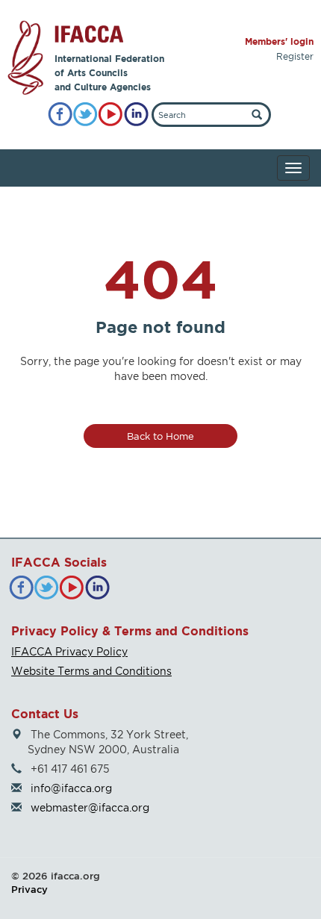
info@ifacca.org (71, 788)
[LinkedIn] (136, 114)
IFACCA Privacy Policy (69, 651)
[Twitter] (85, 114)
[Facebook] (60, 114)
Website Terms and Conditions (91, 670)
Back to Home (160, 436)
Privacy (29, 889)
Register (295, 56)
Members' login (279, 41)
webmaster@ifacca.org (90, 807)
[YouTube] (111, 114)
